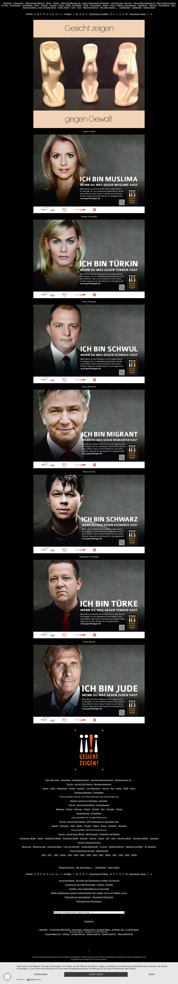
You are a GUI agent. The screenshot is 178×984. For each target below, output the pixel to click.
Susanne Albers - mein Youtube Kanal (39, 7)
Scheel (72, 788)
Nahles (79, 826)
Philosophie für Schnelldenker (78, 897)
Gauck (132, 788)
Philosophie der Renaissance (89, 901)
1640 (76, 855)
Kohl (103, 809)
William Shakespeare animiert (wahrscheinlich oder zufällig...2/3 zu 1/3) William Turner (89, 893)
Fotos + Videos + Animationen (123, 5)
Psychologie (95, 5)
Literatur (53, 5)
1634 (69, 855)
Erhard (69, 809)
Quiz (79, 7)
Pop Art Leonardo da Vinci (89, 842)
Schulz (103, 826)
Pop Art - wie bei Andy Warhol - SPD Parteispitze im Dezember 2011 (89, 822)
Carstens (81, 788)
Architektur (77, 5)
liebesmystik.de (93, 934)
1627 (50, 855)
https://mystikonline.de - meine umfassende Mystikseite (85, 3)
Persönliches (164, 5)
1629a (63, 855)
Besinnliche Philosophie (103, 897)
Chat (73, 7)
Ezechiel (83, 838)
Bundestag (66, 780)
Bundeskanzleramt (80, 780)
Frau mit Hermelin (71, 847)
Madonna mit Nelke (134, 847)
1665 (121, 855)
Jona (113, 838)
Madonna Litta (39, 847)
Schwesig (112, 826)
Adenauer (60, 809)
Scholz (96, 826)
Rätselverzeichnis (90, 7)
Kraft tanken (15, 5)
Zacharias (154, 838)
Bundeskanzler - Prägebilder (89, 813)
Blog (173, 5)
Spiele (105, 5)
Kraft (72, 826)
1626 (43, 855)
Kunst (36, 5)
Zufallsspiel (137, 7)
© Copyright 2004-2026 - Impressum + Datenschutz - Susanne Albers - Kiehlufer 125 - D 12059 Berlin (94, 930)
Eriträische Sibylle (70, 838)
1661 (114, 855)
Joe (107, 838)
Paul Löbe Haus (52, 780)
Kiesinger (78, 809)
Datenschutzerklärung (34, 3)
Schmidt (95, 809)
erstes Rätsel (63, 7)
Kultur (61, 5)
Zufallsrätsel (124, 7)
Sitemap (152, 5)
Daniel (40, 838)
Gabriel (55, 826)
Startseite (7, 3)
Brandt (87, 809)
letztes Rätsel (149, 7)
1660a (108, 855)
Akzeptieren (96, 974)
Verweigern (40, 974)
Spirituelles (27, 5)
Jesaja (101, 838)
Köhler (119, 788)
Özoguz (87, 826)
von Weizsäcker (94, 788)
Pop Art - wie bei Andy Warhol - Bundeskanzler (89, 805)
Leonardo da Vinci (73, 885)
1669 (127, 855)
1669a (134, 855)
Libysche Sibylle (124, 838)
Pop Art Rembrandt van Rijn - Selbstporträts (89, 851)
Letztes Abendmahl (89, 847)
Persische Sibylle (140, 838)
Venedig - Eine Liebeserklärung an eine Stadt (89, 889)
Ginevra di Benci (54, 847)
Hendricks (64, 826)
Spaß (86, 5)
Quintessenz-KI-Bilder (98, 14)
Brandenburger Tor (123, 780)
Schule (56, 3)
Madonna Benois (116, 847)
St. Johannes (150, 847)
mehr (151, 974)
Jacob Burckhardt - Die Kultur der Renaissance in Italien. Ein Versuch (89, 880)
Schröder (110, 809)
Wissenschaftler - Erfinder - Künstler (97, 885)
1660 (101, 855)
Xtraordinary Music (137, 14)
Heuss (45, 788)
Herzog (105, 788)
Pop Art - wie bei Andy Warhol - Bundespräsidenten (89, 784)
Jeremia (92, 838)
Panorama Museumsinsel (102, 780)
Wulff (125, 788)
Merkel (119, 809)
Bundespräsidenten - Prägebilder (89, 792)
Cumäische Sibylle (28, 838)
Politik (68, 5)
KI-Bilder (67, 14)
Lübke (52, 788)
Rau (112, 788)
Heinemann (62, 788)
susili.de (66, 934)
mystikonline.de (78, 934)
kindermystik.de (109, 934)
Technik (44, 5)
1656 (82, 855)
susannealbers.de (53, 934)
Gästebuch (142, 5)
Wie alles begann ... (109, 7)
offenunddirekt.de (125, 934)
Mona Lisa (26, 847)
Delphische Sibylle (53, 838)
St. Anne (103, 847)
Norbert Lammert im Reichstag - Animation (89, 801)
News (48, 3)
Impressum (18, 3)
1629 (56, 855)
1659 (94, 855)
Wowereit (122, 826)
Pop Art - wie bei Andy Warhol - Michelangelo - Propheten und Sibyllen (89, 834)
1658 (88, 855)
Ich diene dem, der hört (121, 3)
